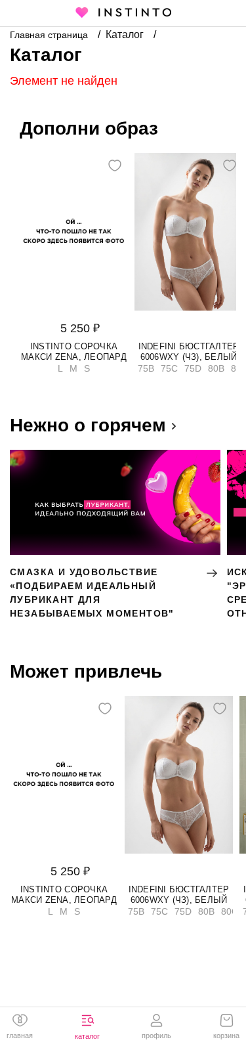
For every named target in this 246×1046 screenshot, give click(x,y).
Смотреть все (53, 422)
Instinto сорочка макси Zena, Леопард (74, 351)
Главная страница (50, 35)
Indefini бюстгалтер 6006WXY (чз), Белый (188, 351)
